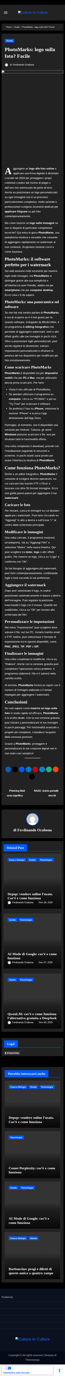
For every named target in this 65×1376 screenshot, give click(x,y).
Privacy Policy (13, 1053)
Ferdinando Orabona (23, 64)
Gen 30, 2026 (46, 902)
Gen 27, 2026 (46, 962)
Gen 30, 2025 (46, 1022)
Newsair (49, 1355)
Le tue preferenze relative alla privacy (30, 1368)
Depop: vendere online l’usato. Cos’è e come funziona (30, 896)
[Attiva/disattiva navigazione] (5, 13)
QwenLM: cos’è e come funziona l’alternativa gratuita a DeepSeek (32, 1016)
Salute (33, 1238)
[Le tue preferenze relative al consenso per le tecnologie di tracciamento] (59, 1370)
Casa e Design (17, 860)
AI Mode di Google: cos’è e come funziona (29, 1220)
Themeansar (32, 1359)
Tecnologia (46, 860)
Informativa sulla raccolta (16, 1372)
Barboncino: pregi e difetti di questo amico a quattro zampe (31, 1271)
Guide (9, 40)
